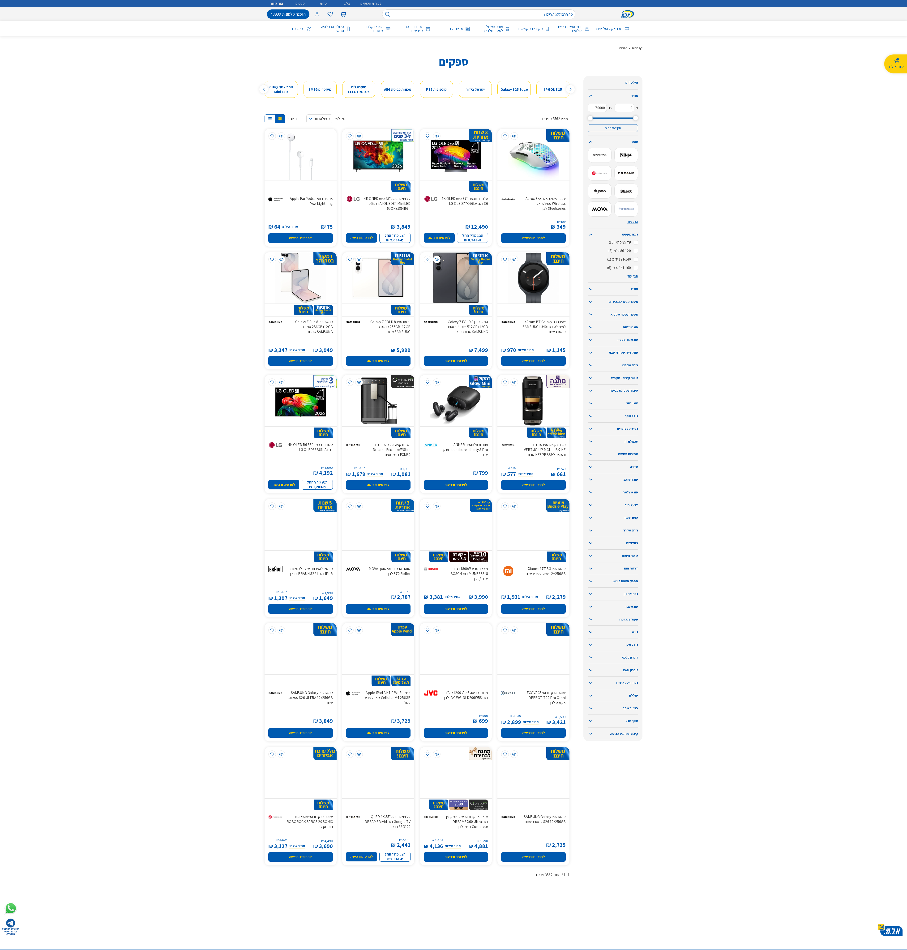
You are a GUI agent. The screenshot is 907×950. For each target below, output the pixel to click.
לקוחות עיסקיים (370, 3)
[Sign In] (317, 14)
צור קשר (276, 3)
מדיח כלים (456, 29)
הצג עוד (632, 221)
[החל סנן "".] (626, 155)
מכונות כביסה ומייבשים (414, 29)
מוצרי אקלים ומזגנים (375, 29)
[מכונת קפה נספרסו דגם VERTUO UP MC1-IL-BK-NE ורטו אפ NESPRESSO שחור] (533, 400)
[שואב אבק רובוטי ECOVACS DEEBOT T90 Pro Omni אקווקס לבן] (533, 648)
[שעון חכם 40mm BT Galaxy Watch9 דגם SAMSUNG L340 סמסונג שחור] (533, 278)
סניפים (300, 3)
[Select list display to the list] (270, 118)
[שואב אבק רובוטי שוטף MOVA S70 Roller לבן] (378, 524)
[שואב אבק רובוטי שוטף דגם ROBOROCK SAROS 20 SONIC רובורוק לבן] (301, 772)
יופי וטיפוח (297, 29)
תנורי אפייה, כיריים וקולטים (570, 29)
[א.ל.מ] (628, 14)
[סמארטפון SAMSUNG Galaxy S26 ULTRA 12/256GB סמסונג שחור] (301, 648)
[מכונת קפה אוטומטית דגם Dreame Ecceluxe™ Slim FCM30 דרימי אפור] (378, 400)
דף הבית (637, 48)
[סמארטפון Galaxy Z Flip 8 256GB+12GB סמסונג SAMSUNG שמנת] (301, 278)
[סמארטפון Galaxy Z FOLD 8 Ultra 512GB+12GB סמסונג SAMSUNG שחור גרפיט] (456, 278)
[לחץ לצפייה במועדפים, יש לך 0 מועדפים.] (330, 14)
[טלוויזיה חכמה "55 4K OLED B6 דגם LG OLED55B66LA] (301, 400)
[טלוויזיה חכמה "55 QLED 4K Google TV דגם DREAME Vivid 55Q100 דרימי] (378, 772)
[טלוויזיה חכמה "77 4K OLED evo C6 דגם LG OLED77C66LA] (456, 154)
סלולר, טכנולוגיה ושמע (332, 29)
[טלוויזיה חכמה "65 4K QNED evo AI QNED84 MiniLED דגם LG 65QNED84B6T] (378, 154)
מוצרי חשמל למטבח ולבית (493, 29)
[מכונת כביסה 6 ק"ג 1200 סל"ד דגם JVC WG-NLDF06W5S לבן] (456, 648)
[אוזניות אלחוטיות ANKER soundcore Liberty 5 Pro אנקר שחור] (456, 400)
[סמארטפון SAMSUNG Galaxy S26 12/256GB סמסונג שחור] (533, 772)
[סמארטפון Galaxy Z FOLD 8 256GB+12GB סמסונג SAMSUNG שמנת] (378, 278)
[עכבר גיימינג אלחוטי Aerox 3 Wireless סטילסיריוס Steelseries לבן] (533, 154)
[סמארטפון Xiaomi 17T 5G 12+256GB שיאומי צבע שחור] (533, 524)
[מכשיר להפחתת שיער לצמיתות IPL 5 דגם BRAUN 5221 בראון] (301, 524)
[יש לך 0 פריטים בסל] (343, 14)
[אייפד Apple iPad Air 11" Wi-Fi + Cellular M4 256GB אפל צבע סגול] (378, 648)
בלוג (347, 3)
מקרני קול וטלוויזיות (609, 29)
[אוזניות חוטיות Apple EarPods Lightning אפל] (301, 154)
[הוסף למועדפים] (505, 136)
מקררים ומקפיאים (530, 29)
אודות (323, 3)
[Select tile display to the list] (280, 118)
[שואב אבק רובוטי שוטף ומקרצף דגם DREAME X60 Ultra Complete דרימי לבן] (456, 772)
